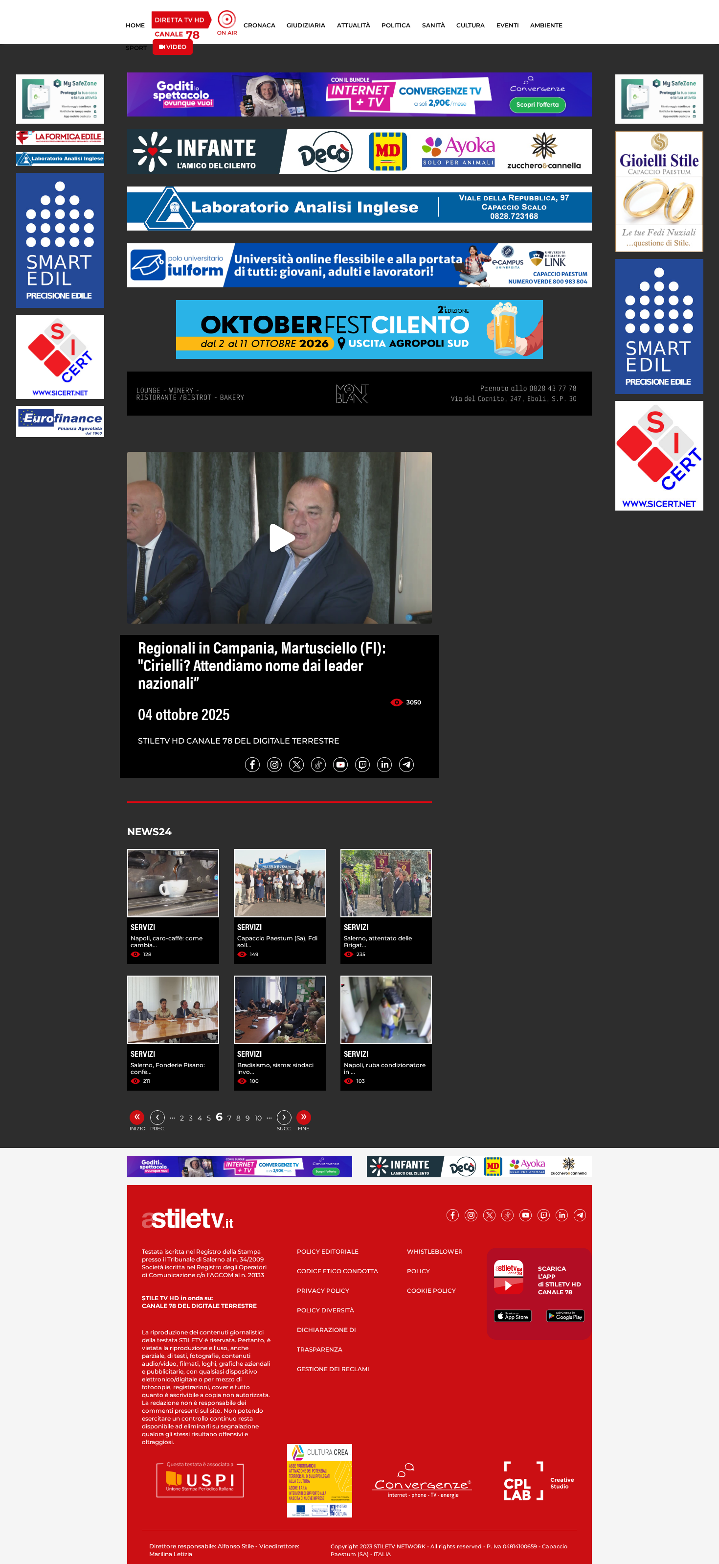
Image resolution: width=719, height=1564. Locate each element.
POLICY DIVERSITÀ (325, 1310)
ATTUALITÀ (353, 25)
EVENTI (507, 25)
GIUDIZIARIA (306, 25)
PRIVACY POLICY (323, 1290)
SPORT (136, 47)
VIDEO (175, 46)
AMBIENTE (546, 25)
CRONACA (259, 25)
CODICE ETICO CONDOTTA (337, 1271)
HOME (135, 25)
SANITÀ (433, 25)
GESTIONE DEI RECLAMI (333, 1369)
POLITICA (396, 25)
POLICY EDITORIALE (328, 1251)
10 (258, 1118)
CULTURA (470, 25)
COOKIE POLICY (431, 1290)
